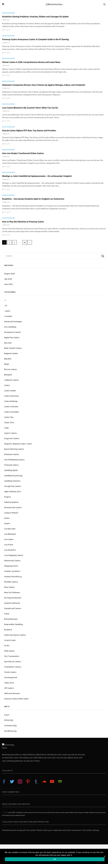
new (95, 812)
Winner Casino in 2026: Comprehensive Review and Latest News (31, 62)
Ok (55, 859)
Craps (6, 427)
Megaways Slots (11, 565)
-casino (7, 310)
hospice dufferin (69, 812)
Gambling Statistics (12, 480)
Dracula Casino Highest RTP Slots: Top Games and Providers (29, 130)
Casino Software (11, 406)
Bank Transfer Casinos (13, 348)
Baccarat (8, 342)
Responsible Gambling (13, 624)
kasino (7, 517)
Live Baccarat (9, 528)
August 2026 (9, 273)
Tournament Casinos (12, 666)
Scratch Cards (9, 640)
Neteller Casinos (11, 581)
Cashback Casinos (11, 379)
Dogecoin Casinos (11, 438)
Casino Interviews (11, 395)
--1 (5, 812)
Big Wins (7, 358)
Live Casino (9, 539)
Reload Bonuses (11, 618)
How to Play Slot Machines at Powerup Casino (23, 221)
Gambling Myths (11, 470)
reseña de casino (20, 815)
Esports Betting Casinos (14, 448)
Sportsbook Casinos (12, 661)
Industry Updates (11, 502)
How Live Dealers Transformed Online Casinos (23, 153)
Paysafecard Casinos (12, 608)
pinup (12, 815)
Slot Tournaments (11, 656)
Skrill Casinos (9, 650)
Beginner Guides (11, 353)
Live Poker (8, 544)
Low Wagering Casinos (13, 555)
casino (26, 812)
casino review (60, 812)
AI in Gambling (10, 326)
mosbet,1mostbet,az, (13, 576)
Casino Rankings (10, 401)
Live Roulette (10, 549)
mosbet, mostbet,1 (12, 571)
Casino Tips (8, 417)
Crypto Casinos (10, 433)
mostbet (91, 812)
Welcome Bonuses (12, 693)
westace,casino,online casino (16, 698)
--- (3, 812)
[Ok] (104, 856)
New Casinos (9, 587)
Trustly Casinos (10, 672)
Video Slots (9, 682)
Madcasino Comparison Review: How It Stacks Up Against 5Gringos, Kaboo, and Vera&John (43, 85)
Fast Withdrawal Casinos (14, 459)
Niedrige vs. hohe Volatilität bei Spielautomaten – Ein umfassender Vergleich (37, 176)
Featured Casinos (11, 464)
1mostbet (19, 812)
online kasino (6, 815)
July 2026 (8, 278)
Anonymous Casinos (12, 332)
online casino (102, 812)
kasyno (7, 523)
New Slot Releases (12, 592)
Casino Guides (10, 390)
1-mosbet (8, 316)
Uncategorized (8, 13)
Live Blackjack (10, 533)
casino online (51, 812)
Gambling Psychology (13, 475)
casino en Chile (32, 812)
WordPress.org (10, 730)
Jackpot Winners (11, 512)
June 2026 (8, 284)
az (23, 812)
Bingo (6, 363)
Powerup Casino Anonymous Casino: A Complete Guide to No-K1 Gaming (35, 39)
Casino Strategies (11, 411)
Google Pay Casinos (12, 486)
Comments (10, 725)
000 (14, 812)
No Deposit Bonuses (12, 597)
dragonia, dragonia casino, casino (18, 443)
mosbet (86, 812)
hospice (7, 496)
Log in (6, 714)
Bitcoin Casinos (10, 369)
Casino (7, 385)
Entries (8, 719)
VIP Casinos (9, 687)
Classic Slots (9, 422)
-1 (5, 300)
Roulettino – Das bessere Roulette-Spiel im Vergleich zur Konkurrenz (33, 198)
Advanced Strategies (13, 321)
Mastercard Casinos (12, 560)
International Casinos (13, 507)
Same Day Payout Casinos (15, 634)
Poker (6, 613)
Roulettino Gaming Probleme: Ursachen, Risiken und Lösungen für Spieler (35, 16)
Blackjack (8, 374)
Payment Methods (12, 602)
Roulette (8, 629)
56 (25, 242)
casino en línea (42, 812)
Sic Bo (6, 645)
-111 (5, 305)
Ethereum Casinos (11, 454)
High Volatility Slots (12, 491)
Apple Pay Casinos (11, 337)
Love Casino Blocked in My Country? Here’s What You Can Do (30, 107)
